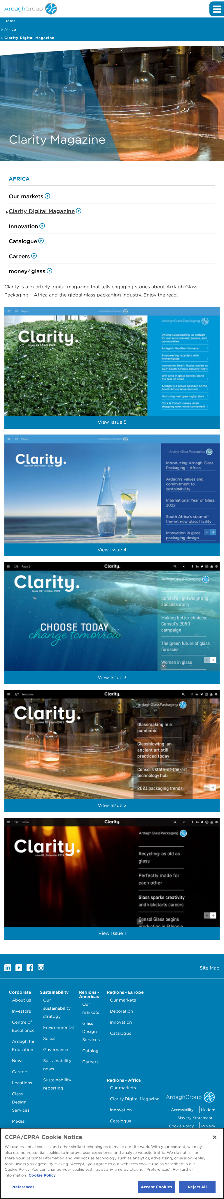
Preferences (22, 1187)
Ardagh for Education (23, 1045)
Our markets (26, 196)
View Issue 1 (112, 933)
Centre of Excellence (23, 1026)
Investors (21, 1011)
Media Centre (19, 1125)
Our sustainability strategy (57, 1008)
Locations (22, 1082)
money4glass (27, 271)
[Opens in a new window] (7, 967)
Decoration (121, 1011)
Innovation (23, 226)
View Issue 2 (112, 805)
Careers (19, 256)
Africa (10, 29)
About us (21, 999)
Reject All (197, 1187)
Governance (55, 1049)
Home (10, 21)
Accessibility (182, 1110)
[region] (112, 1163)
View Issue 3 (112, 677)
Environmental (58, 1027)
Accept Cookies (156, 1187)
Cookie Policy (181, 1126)
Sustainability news (57, 1064)
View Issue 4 (112, 549)
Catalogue (23, 241)
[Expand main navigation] (216, 8)
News (17, 1060)
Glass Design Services (20, 1102)
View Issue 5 (112, 422)
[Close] (214, 1137)
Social (49, 1038)
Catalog (90, 1050)
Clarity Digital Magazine (29, 38)
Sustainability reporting (57, 1083)
